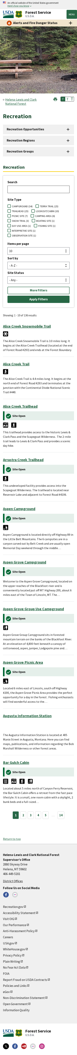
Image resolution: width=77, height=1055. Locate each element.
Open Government (15, 1004)
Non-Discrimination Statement (24, 998)
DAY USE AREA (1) (21, 226)
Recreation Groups (20, 151)
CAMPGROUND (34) (22, 206)
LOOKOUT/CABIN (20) (47, 211)
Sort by (12, 258)
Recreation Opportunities (25, 129)
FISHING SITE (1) (47, 226)
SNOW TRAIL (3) (20, 221)
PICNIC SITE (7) (20, 216)
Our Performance (14, 925)
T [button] (63, 99)
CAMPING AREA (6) (45, 216)
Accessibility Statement (19, 913)
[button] (55, 98)
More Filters (38, 290)
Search (12, 182)
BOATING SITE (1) (45, 221)
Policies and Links (15, 986)
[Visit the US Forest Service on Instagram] (42, 1046)
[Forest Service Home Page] (18, 14)
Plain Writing (11, 961)
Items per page (18, 244)
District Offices (13, 881)
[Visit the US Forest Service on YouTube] (24, 1046)
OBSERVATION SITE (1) (24, 235)
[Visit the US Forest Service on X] (6, 1046)
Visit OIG (8, 919)
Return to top (12, 839)
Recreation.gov (13, 907)
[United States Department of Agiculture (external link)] (9, 14)
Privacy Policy (12, 955)
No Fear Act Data (14, 967)
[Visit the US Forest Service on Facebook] (15, 1046)
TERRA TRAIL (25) (49, 206)
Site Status (15, 273)
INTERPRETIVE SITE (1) (24, 230)
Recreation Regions (21, 140)
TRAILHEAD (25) (20, 211)
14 (61, 815)
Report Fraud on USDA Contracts (25, 980)
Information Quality (16, 1010)
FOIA (6, 974)
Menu (72, 14)
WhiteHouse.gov (14, 949)
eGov (6, 992)
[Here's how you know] (38, 4)
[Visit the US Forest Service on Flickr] (33, 1046)
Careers (8, 937)
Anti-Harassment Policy (19, 931)
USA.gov (8, 943)
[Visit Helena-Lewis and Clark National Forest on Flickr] (15, 895)
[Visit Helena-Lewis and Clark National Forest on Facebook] (6, 895)
